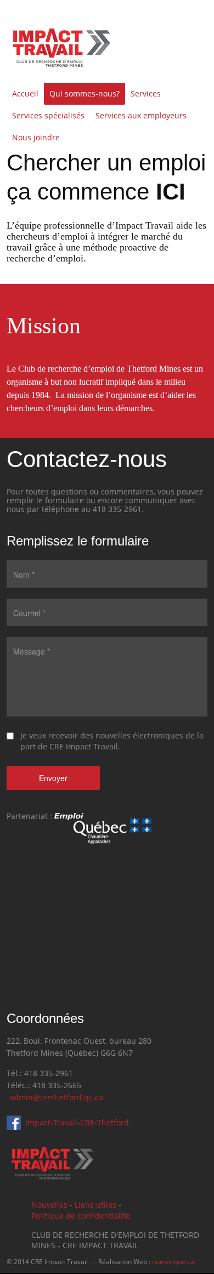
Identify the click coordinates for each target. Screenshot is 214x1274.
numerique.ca (173, 1261)
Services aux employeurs (141, 115)
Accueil (25, 93)
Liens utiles (95, 1204)
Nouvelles (49, 1204)
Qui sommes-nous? (84, 93)
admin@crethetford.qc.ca (56, 1097)
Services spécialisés (48, 115)
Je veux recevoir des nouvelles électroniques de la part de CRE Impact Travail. (112, 741)
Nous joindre (36, 137)
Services (146, 93)
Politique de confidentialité (80, 1215)
